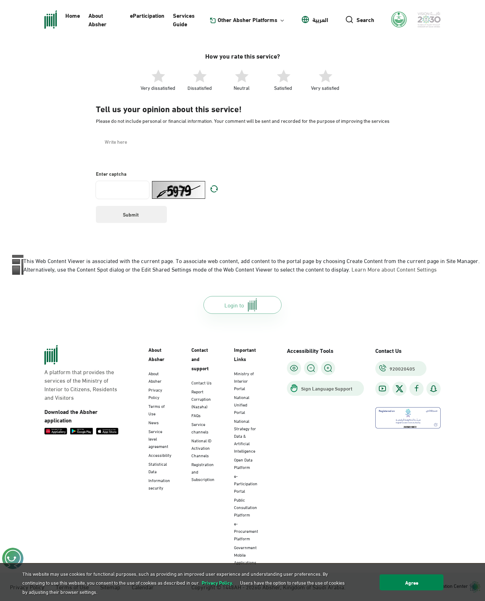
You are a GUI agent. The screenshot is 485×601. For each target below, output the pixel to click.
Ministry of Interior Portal (244, 380)
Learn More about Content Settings (394, 269)
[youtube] (382, 388)
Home (72, 15)
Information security (159, 483)
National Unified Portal (241, 404)
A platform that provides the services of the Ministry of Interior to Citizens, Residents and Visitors (80, 384)
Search (365, 19)
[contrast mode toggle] (294, 368)
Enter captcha (111, 173)
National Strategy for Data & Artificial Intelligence (245, 435)
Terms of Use (156, 409)
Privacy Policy (155, 393)
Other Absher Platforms (247, 19)
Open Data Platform (243, 463)
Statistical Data (157, 467)
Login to (234, 305)
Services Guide (184, 19)
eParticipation (147, 15)
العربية (320, 19)
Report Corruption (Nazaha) (201, 398)
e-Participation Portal (245, 483)
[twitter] (399, 388)
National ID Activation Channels (201, 447)
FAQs (196, 415)
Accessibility (159, 455)
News (153, 422)
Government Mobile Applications (245, 554)
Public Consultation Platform (245, 507)
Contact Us (201, 382)
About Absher (97, 19)
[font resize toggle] (311, 368)
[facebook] (416, 388)
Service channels (199, 427)
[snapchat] (433, 388)
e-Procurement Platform (246, 530)
